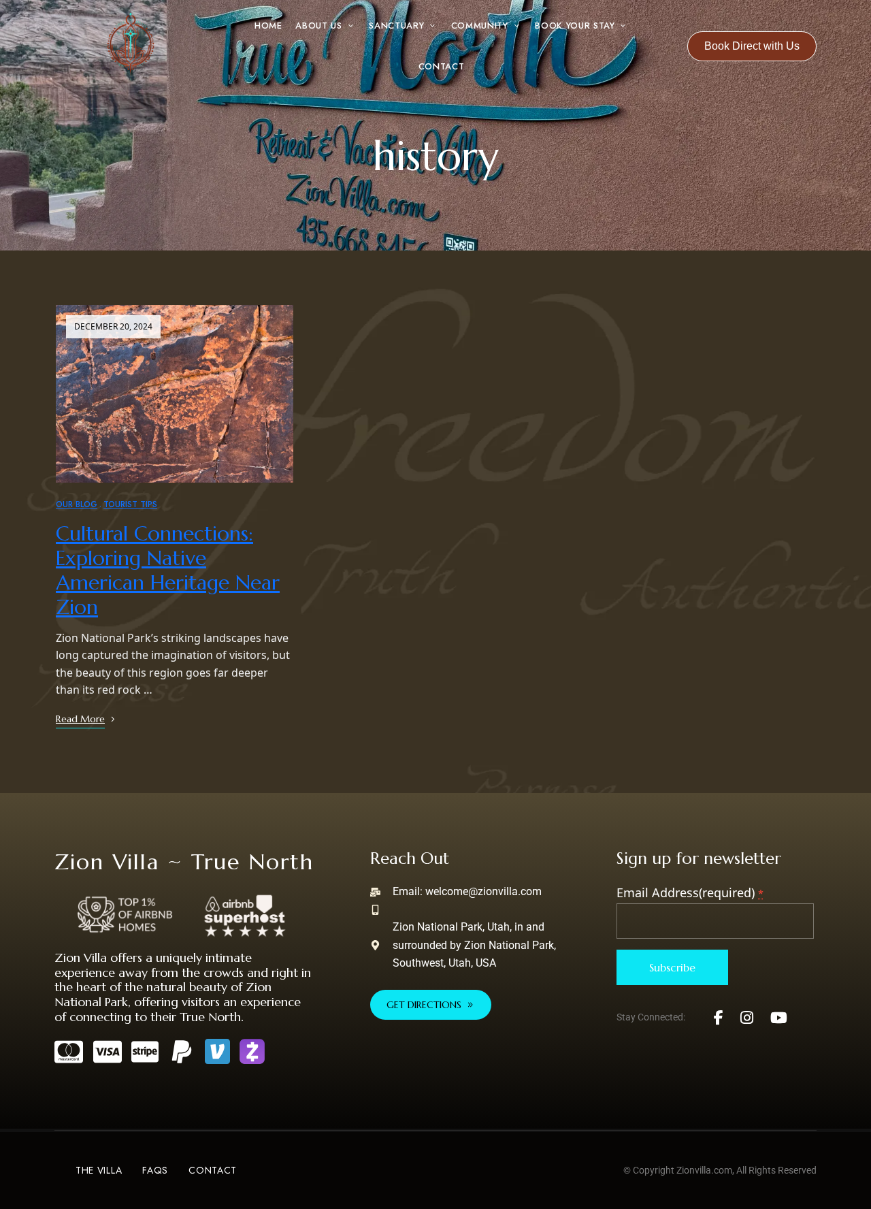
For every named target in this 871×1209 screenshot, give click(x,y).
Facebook (718, 1017)
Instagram (746, 1017)
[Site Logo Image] (130, 46)
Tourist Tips (130, 504)
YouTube (778, 1017)
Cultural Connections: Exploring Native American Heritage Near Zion (168, 570)
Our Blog (76, 504)
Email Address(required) (690, 892)
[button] (752, 46)
